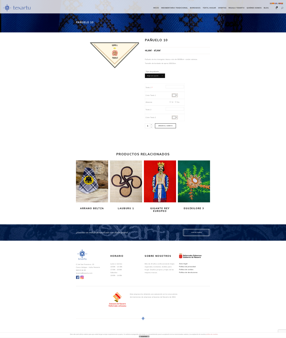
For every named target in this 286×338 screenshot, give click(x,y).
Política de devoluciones (188, 272)
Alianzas (149, 102)
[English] (275, 3)
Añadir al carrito (165, 125)
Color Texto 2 (151, 117)
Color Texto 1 (151, 95)
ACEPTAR (144, 336)
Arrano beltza (92, 208)
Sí (172, 102)
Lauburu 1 (126, 208)
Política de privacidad (187, 267)
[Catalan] (273, 3)
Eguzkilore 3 (194, 208)
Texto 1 (149, 87)
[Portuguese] (280, 3)
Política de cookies (186, 270)
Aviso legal (183, 264)
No (178, 102)
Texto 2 (148, 110)
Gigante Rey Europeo (160, 209)
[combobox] (155, 76)
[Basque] (271, 3)
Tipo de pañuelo (152, 72)
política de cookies (212, 334)
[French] (278, 3)
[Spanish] (282, 3)
